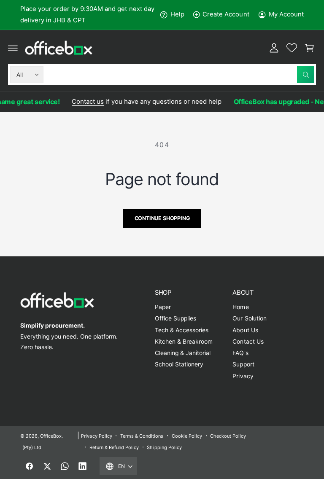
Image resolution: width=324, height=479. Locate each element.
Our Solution (249, 318)
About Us (245, 330)
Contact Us (247, 341)
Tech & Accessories (181, 330)
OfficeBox (51, 436)
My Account (286, 14)
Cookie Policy (187, 436)
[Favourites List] (291, 48)
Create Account (225, 14)
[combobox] (181, 74)
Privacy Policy (96, 436)
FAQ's (240, 353)
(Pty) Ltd (31, 447)
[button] (13, 48)
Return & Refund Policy (114, 447)
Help (177, 14)
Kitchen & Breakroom (184, 341)
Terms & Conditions (141, 436)
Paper (163, 307)
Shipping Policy (164, 447)
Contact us (86, 101)
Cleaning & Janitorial (183, 353)
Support (243, 364)
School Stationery (179, 364)
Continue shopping (162, 218)
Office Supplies (175, 318)
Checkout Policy (228, 436)
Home (240, 307)
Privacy (242, 376)
